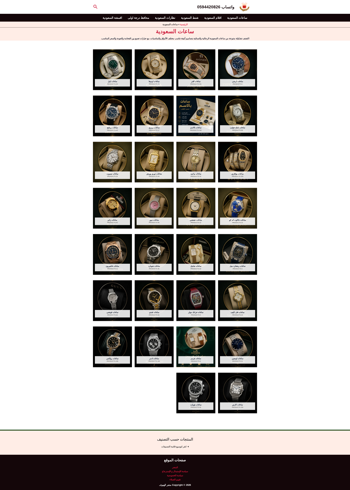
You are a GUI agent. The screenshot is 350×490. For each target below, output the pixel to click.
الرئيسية (184, 24)
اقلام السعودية (212, 17)
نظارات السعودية (165, 17)
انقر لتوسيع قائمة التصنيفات (173, 446)
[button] (95, 7)
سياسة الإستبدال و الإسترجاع (175, 471)
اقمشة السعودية (112, 17)
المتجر (175, 467)
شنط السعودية (190, 17)
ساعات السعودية (237, 17)
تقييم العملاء (175, 479)
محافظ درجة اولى (138, 17)
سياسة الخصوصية (175, 475)
